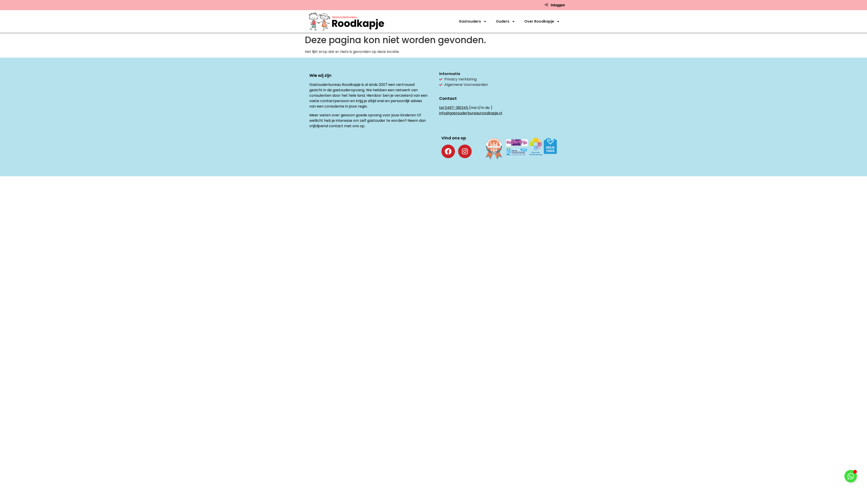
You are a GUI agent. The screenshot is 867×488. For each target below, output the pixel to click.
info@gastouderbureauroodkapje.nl (470, 113)
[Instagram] (465, 151)
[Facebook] (448, 151)
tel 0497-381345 (453, 107)
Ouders (502, 21)
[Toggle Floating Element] (850, 476)
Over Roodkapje (539, 21)
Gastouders (470, 21)
